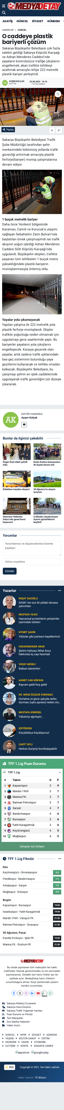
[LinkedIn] (32, 993)
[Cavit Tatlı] (9, 746)
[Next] (44, 993)
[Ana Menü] (3, 6)
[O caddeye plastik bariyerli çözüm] (32, 107)
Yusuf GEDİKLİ (27, 664)
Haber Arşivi (13, 1025)
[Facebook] (14, 993)
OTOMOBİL (40, 1042)
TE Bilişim (40, 1077)
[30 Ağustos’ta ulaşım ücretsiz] (47, 478)
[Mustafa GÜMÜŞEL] (9, 714)
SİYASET (37, 21)
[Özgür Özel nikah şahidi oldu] (17, 451)
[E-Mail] (24, 424)
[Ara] (4, 12)
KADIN (25, 1042)
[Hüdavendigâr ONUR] (9, 650)
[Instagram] (26, 993)
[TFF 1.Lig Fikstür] (59, 858)
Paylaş (10, 129)
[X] (20, 993)
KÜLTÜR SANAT (27, 1038)
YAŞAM (9, 1038)
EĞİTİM (46, 1038)
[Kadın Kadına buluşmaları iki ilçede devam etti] (47, 451)
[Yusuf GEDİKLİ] (9, 666)
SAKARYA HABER (43, 1045)
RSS (11, 1067)
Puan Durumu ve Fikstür (20, 1014)
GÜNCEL (22, 21)
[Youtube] (38, 993)
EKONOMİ (10, 1042)
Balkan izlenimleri (29, 668)
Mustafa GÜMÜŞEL (30, 712)
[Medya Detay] (34, 6)
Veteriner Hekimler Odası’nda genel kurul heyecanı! (14, 519)
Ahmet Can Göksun (31, 680)
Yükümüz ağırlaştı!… (31, 716)
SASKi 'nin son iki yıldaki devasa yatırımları (38, 604)
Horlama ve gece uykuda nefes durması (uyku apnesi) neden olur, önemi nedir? (39, 700)
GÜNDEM (53, 21)
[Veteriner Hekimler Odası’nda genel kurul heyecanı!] (17, 506)
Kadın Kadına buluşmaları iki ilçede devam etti (46, 463)
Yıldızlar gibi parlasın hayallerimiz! (39, 636)
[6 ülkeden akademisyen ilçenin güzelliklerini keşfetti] (47, 506)
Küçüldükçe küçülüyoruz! (34, 732)
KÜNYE (24, 1045)
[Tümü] (59, 590)
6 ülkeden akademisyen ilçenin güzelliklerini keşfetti (45, 519)
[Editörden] (9, 730)
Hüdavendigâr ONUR (32, 646)
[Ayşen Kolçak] (11, 419)
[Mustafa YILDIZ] (9, 618)
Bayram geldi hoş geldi (33, 684)
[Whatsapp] (50, 993)
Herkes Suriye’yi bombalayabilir (38, 748)
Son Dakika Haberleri (18, 1021)
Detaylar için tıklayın (32, 846)
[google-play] (40, 1053)
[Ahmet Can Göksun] (9, 682)
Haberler (8, 30)
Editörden (25, 728)
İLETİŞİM (10, 1045)
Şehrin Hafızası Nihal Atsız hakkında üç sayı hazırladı (35, 652)
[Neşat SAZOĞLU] (9, 602)
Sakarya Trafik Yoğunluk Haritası (25, 1010)
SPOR (23, 1034)
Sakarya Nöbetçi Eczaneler (21, 1003)
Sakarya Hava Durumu (19, 1007)
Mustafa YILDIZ (28, 614)
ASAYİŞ (7, 21)
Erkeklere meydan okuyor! (16, 489)
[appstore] (23, 1053)
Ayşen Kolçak (29, 417)
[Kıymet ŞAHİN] (9, 634)
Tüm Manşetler (15, 1018)
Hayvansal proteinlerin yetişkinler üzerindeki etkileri (39, 620)
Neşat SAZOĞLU (28, 598)
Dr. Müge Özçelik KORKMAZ (36, 694)
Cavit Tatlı (25, 744)
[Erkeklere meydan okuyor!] (17, 478)
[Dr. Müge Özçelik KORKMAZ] (9, 698)
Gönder (9, 571)
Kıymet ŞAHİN (27, 632)
